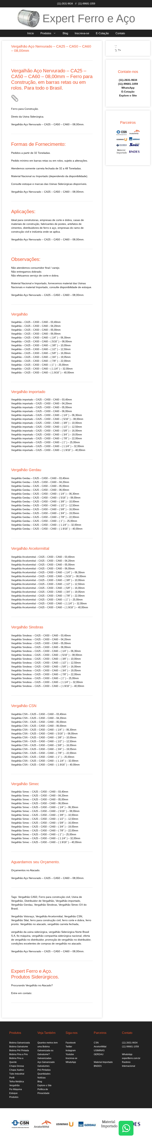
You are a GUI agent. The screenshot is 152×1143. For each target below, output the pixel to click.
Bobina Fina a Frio (18, 1054)
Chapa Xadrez (16, 1070)
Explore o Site (128, 95)
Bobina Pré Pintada (19, 1050)
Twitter (69, 1046)
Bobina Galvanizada (19, 1042)
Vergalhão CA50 (27, 896)
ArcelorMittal (100, 1046)
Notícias (41, 1077)
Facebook (71, 1042)
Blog (65, 33)
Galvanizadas (44, 1058)
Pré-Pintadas (44, 1070)
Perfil (11, 1077)
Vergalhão (40, 904)
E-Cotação (102, 33)
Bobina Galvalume (18, 1046)
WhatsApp (128, 87)
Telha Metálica (16, 1081)
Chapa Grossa (16, 1066)
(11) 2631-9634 (130, 1042)
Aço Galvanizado (46, 1062)
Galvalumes (43, 1066)
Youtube (70, 1054)
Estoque (13, 1093)
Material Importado (103, 1062)
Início (30, 33)
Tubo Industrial (16, 1073)
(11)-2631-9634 (65, 3)
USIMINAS (99, 1050)
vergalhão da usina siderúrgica (29, 931)
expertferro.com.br (131, 1058)
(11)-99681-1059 (86, 3)
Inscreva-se (82, 33)
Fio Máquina (15, 1089)
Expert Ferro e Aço (88, 18)
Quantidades (43, 1073)
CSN (96, 1042)
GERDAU (98, 1054)
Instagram (71, 1050)
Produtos (45, 33)
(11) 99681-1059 (130, 1046)
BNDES (98, 1066)
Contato (120, 33)
